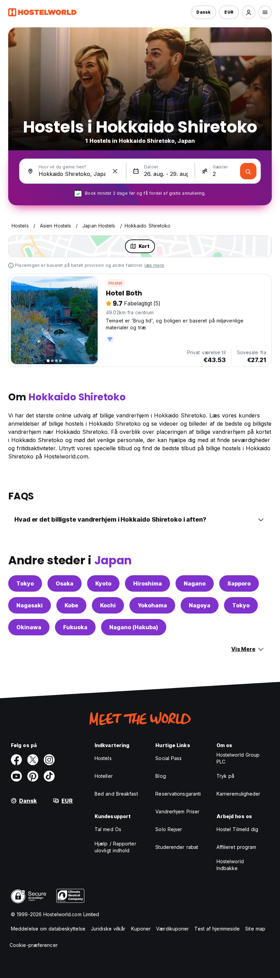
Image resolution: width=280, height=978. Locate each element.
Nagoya (199, 605)
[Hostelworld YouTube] (16, 776)
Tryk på (225, 776)
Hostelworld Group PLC (238, 758)
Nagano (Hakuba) (133, 627)
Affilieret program (236, 847)
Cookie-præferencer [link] (34, 945)
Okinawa (28, 627)
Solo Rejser (168, 829)
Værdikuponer (172, 929)
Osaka (64, 583)
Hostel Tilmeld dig (237, 829)
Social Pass (168, 758)
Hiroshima (147, 583)
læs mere (154, 265)
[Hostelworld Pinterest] (32, 776)
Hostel (115, 283)
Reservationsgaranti (178, 794)
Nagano (195, 583)
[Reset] (115, 171)
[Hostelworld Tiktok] (49, 776)
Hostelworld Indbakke (230, 864)
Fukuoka (75, 627)
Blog (160, 776)
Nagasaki (29, 605)
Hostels (103, 758)
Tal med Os (108, 829)
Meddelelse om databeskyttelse (48, 929)
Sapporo (239, 583)
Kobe (71, 605)
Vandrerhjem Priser (177, 811)
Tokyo (25, 583)
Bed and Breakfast (116, 794)
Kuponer (141, 929)
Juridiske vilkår (108, 929)
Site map (255, 929)
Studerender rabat (176, 847)
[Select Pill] (248, 12)
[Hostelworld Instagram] (49, 759)
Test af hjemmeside (217, 929)
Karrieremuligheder (238, 794)
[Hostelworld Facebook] (16, 759)
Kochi (108, 605)
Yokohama (152, 605)
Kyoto (103, 583)
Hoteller (104, 776)
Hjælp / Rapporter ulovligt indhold (115, 847)
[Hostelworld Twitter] (32, 759)
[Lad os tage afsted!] (248, 171)
